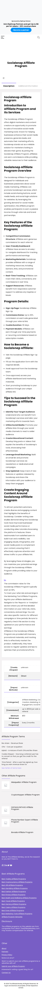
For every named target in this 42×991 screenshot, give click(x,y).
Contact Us (6, 972)
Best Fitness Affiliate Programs (13, 895)
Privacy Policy (7, 955)
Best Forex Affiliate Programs (13, 910)
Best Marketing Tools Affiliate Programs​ (17, 914)
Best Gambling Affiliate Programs (15, 888)
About (4, 948)
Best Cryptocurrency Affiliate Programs (17, 882)
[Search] (38, 37)
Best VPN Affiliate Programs (12, 885)
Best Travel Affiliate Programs (13, 901)
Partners (5, 951)
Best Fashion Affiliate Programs (14, 891)
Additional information (28, 86)
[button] (2, 865)
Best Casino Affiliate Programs (13, 907)
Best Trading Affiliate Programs (14, 879)
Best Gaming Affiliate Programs (14, 904)
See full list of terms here (11, 768)
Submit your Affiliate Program (13, 966)
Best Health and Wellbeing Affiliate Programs (19, 898)
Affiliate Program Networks (12, 917)
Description (8, 86)
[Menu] (2, 37)
